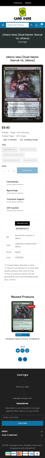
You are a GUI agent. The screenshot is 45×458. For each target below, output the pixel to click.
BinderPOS (30, 448)
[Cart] (41, 25)
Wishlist (28, 3)
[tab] (22, 223)
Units (4, 166)
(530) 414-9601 (22, 387)
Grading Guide (31, 140)
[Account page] (36, 25)
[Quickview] (18, 350)
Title (4, 145)
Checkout (18, 3)
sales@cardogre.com (22, 398)
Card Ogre (22, 42)
